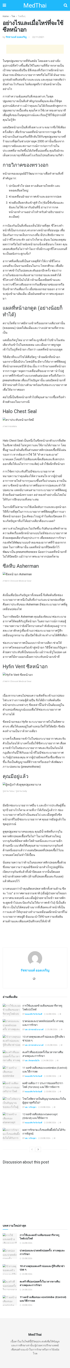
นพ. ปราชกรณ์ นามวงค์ (34, 1029)
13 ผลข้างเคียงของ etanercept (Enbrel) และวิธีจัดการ (39, 1116)
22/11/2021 (38, 37)
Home (6, 16)
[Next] (38, 1149)
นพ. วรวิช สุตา (30, 1107)
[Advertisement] (35, 49)
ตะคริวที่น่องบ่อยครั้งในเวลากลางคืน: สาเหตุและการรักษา (42, 1054)
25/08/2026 (52, 1029)
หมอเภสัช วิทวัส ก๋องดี (33, 1014)
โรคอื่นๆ (21, 16)
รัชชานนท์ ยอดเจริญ (16, 37)
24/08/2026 (48, 1061)
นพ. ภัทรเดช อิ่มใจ (32, 1061)
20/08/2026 (51, 1076)
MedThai (34, 5)
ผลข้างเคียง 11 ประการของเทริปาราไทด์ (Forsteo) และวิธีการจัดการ (42, 1085)
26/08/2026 (51, 1014)
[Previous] (32, 1149)
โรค (13, 16)
